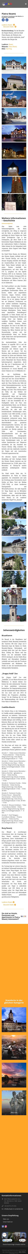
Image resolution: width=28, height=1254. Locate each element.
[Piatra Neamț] (14, 99)
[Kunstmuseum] (14, 64)
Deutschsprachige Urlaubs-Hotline (14, 1244)
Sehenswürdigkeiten (7, 223)
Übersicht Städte (8, 27)
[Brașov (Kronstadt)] (14, 1019)
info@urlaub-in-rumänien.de (13, 1209)
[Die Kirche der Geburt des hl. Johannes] (14, 82)
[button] (25, 4)
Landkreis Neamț (7, 25)
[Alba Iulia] (14, 1102)
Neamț (11, 44)
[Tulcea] (14, 1075)
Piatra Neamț (13, 47)
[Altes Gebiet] (14, 116)
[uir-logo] (7, 3)
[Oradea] (14, 1047)
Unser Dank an (8, 1222)
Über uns (6, 1219)
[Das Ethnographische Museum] (14, 133)
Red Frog (9, 49)
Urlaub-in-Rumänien (19, 1234)
